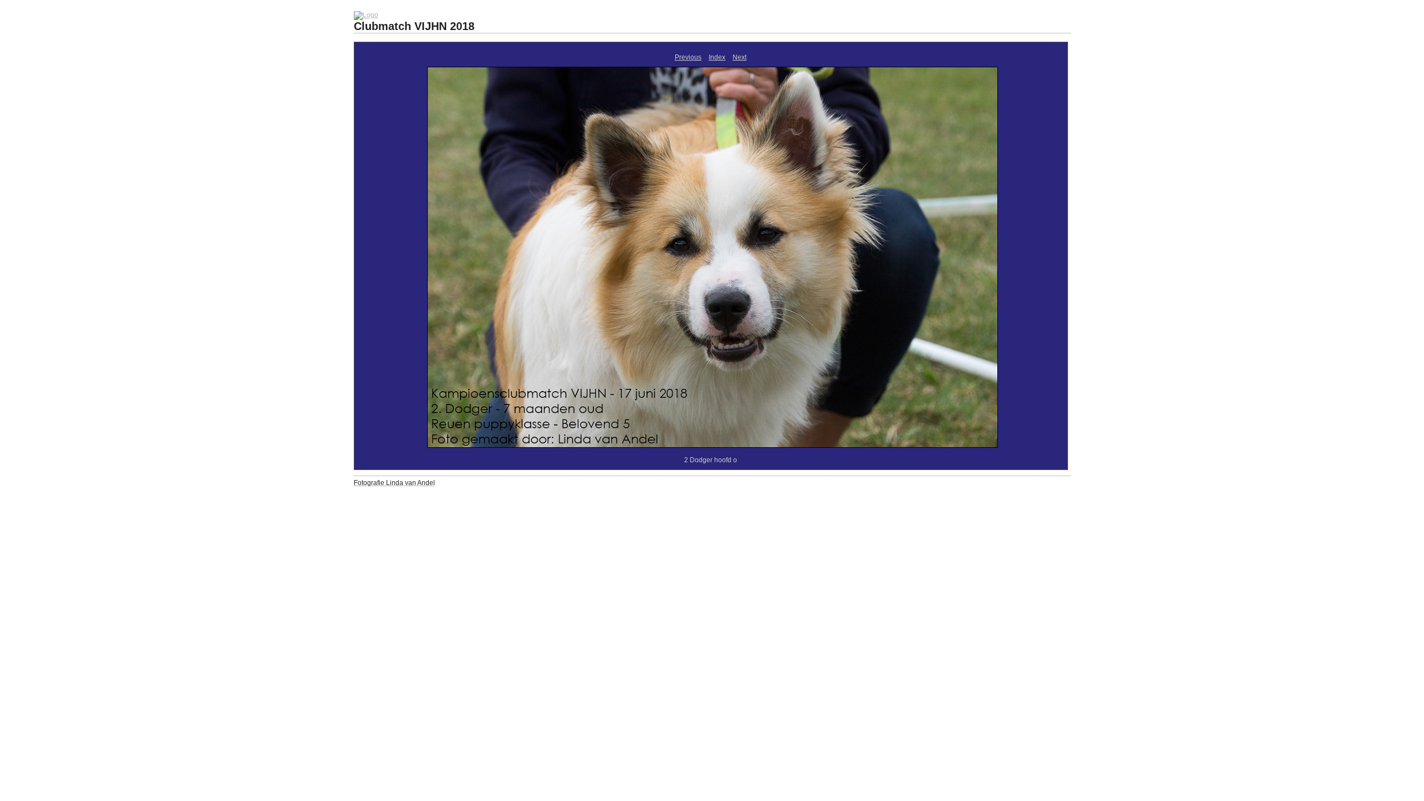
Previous (688, 57)
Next (739, 57)
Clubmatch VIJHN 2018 (414, 26)
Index (717, 57)
